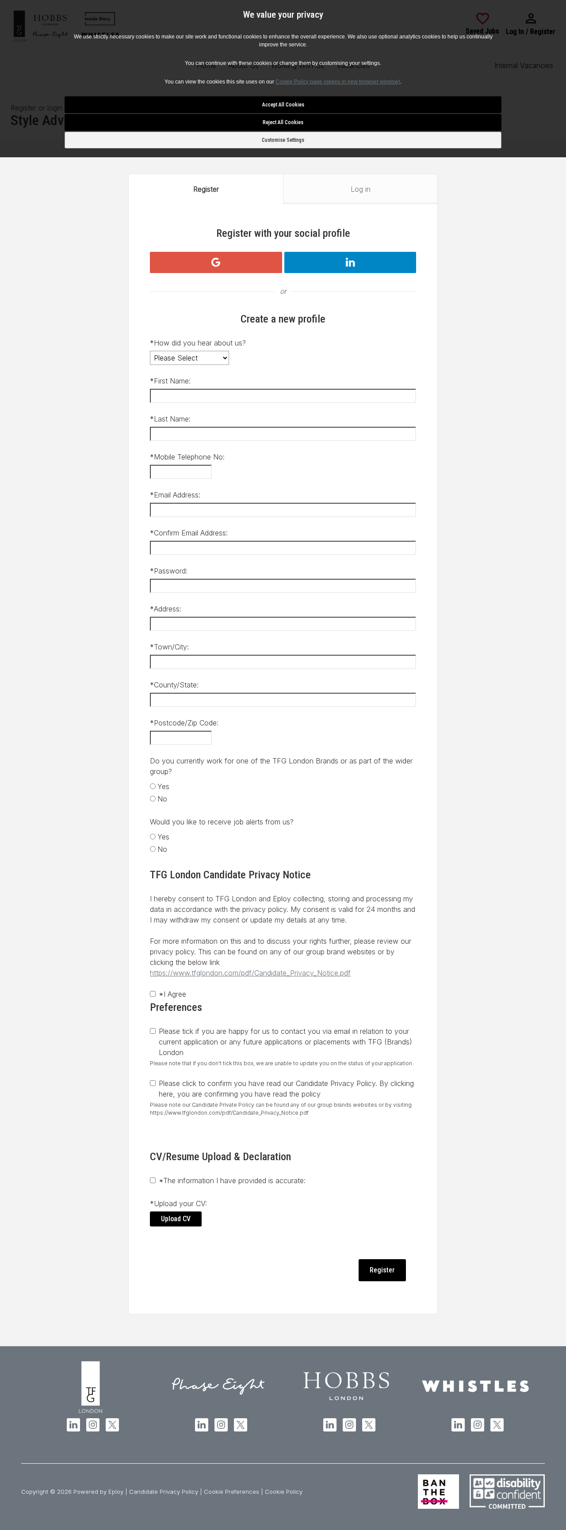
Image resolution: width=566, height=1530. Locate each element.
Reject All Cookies (283, 122)
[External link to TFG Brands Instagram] (92, 1424)
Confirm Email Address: (189, 532)
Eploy (115, 1491)
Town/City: (169, 646)
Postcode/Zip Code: (184, 722)
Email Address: (175, 494)
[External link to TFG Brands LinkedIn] (73, 1424)
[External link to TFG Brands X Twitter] (112, 1424)
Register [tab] (206, 189)
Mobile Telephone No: (187, 456)
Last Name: (170, 418)
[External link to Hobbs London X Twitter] (368, 1424)
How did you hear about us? (198, 342)
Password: (168, 570)
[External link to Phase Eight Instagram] (221, 1424)
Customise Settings (283, 140)
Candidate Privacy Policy (163, 1491)
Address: (165, 608)
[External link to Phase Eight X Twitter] (240, 1424)
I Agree (172, 994)
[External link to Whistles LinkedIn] (458, 1424)
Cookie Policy (283, 1491)
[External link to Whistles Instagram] (477, 1424)
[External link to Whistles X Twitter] (497, 1424)
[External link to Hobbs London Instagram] (349, 1424)
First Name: (170, 380)
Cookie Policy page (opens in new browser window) (337, 82)
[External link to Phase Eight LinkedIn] (201, 1424)
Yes (163, 786)
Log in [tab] (361, 189)
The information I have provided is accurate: (232, 1180)
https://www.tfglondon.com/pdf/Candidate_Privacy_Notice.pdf (250, 972)
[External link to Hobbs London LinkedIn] (330, 1424)
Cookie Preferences (231, 1491)
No (162, 798)
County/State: (174, 684)
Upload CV (176, 1219)
